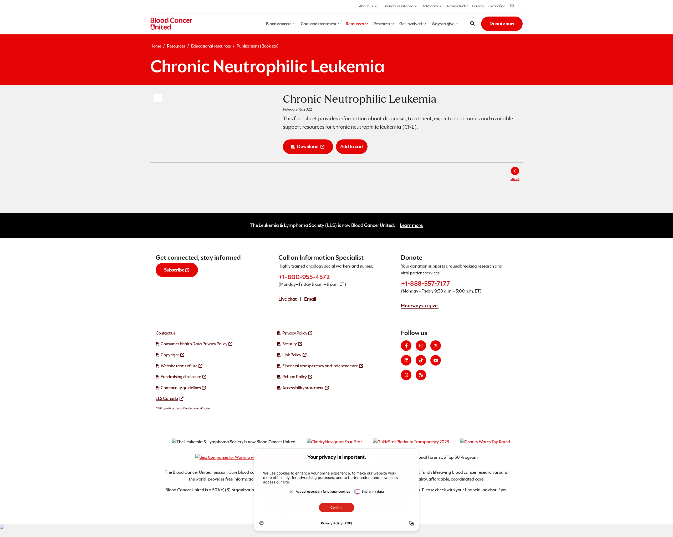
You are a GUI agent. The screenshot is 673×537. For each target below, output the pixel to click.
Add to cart (351, 146)
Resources (176, 46)
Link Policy (291, 355)
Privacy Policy (294, 333)
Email (310, 299)
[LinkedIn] (406, 360)
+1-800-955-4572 (304, 277)
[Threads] (406, 375)
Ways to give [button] (442, 24)
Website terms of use (179, 366)
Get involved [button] (410, 24)
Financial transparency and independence (320, 366)
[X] (435, 345)
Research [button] (381, 24)
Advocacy (430, 6)
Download (307, 146)
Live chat (287, 299)
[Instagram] (421, 345)
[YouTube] (435, 360)
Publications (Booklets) (257, 46)
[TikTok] (421, 360)
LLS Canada (167, 398)
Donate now (502, 23)
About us (366, 6)
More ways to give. (420, 306)
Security (289, 344)
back (515, 178)
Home (155, 46)
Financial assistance (398, 6)
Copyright (170, 355)
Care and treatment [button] (318, 24)
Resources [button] (355, 24)
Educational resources (211, 46)
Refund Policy (294, 376)
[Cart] (512, 6)
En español (496, 6)
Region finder (457, 6)
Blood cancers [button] (278, 24)
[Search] (472, 23)
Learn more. (411, 225)
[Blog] (421, 375)
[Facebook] (406, 345)
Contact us (165, 333)
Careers (477, 6)
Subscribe (174, 270)
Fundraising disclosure (181, 376)
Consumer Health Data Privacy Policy (194, 344)
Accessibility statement (303, 387)
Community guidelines (181, 387)
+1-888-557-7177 (425, 283)
